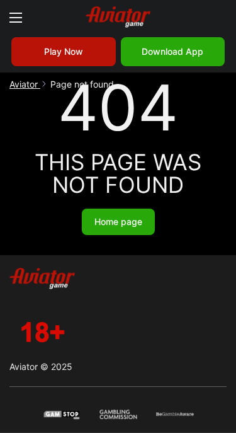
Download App (172, 51)
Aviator (24, 84)
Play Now (63, 51)
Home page (118, 221)
